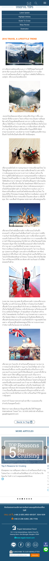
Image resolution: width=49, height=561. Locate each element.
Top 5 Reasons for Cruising (13, 465)
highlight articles (25, 16)
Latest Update (24, 12)
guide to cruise (24, 20)
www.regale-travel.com (25, 537)
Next (45, 447)
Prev (3, 447)
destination (25, 29)
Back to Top (23, 422)
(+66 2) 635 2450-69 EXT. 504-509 (29, 514)
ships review (24, 25)
